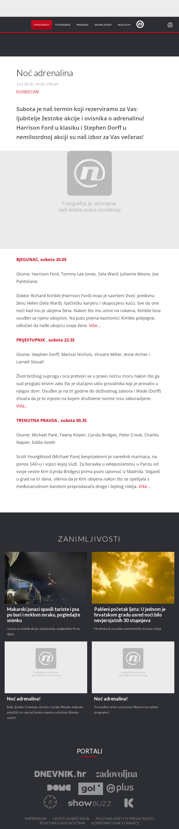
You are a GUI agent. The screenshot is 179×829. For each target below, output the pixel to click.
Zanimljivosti (103, 25)
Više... (95, 325)
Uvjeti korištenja (71, 819)
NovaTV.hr (143, 24)
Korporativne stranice (115, 823)
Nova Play (124, 25)
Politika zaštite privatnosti (125, 819)
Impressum (36, 819)
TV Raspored (62, 25)
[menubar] (171, 25)
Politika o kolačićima (62, 823)
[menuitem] (171, 25)
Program (82, 25)
